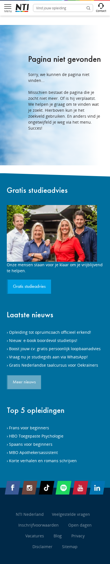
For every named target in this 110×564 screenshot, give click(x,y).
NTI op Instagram (30, 488)
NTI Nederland (30, 514)
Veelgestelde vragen (71, 514)
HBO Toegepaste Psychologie (36, 436)
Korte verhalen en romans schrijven (43, 460)
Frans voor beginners (29, 427)
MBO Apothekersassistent (33, 452)
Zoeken (88, 8)
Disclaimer (42, 546)
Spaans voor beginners (30, 444)
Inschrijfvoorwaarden (38, 525)
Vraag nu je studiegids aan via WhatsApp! (48, 357)
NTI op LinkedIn (97, 488)
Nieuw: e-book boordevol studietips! (43, 340)
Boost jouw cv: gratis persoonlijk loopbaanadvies (55, 348)
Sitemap (70, 546)
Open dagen (80, 525)
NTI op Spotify (63, 488)
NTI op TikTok (46, 488)
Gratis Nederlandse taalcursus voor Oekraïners (53, 365)
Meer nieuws (24, 382)
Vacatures (34, 535)
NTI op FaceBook (13, 488)
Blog (58, 535)
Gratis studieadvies (37, 190)
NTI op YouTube (80, 488)
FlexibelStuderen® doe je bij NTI (22, 8)
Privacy (78, 535)
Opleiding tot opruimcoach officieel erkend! (50, 332)
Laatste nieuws (30, 315)
